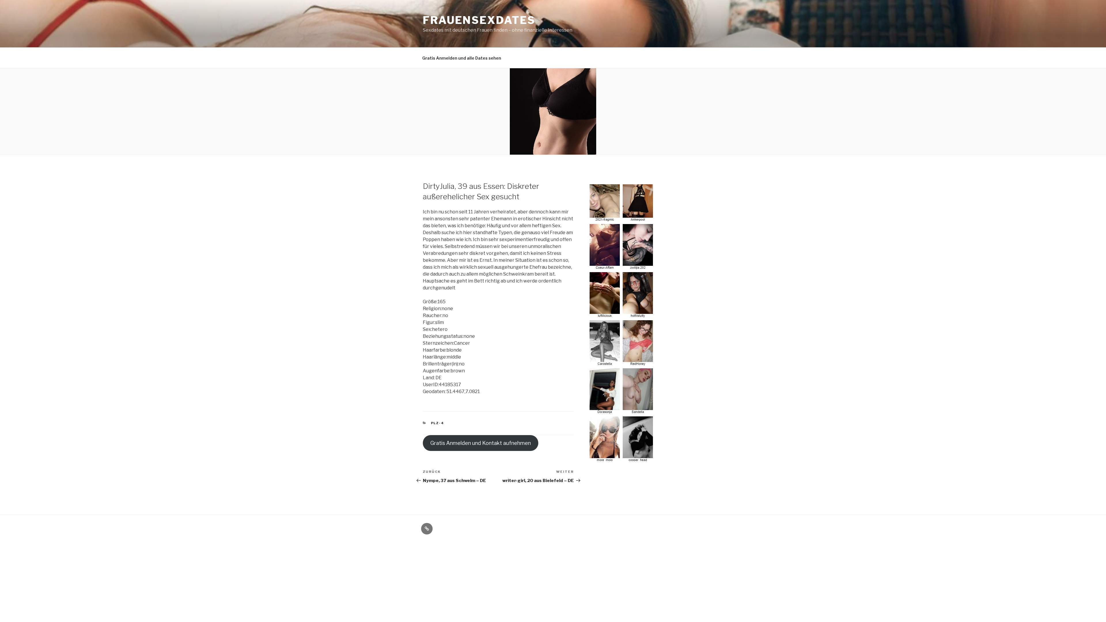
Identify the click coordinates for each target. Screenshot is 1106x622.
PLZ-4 (437, 423)
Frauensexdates (479, 20)
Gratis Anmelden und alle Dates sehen (461, 58)
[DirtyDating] (622, 459)
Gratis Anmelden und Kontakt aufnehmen (480, 443)
